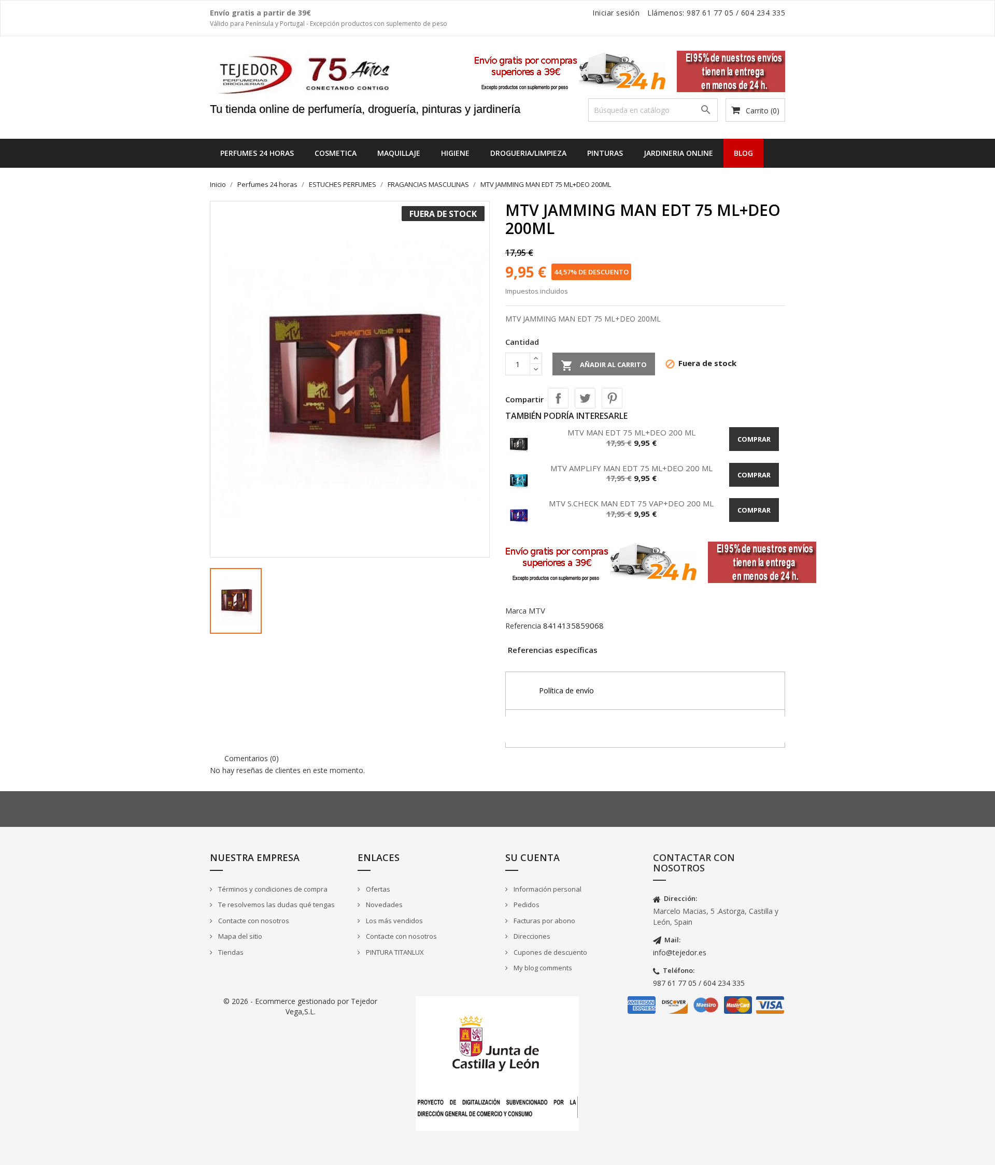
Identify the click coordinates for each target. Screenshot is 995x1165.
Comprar (754, 439)
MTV (537, 610)
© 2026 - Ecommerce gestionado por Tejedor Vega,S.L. (300, 1006)
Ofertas (377, 889)
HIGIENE (455, 153)
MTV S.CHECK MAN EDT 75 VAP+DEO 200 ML (631, 503)
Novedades (383, 904)
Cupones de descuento (549, 952)
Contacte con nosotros (253, 920)
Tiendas (230, 952)
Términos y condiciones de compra (272, 889)
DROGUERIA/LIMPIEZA (528, 153)
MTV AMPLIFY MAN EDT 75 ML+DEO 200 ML (631, 468)
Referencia (523, 626)
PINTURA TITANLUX (394, 952)
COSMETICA (336, 153)
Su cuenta (532, 857)
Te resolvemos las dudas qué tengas (276, 904)
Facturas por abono (543, 920)
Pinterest (612, 398)
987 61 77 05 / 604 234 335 (699, 983)
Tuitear (585, 398)
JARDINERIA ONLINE (678, 153)
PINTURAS (605, 153)
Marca (516, 611)
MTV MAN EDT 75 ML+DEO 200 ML (631, 432)
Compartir (558, 398)
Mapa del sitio (239, 936)
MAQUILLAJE (398, 153)
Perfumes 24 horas (257, 153)
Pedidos (525, 904)
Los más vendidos (393, 920)
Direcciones (531, 936)
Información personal (546, 889)
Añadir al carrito (604, 365)
